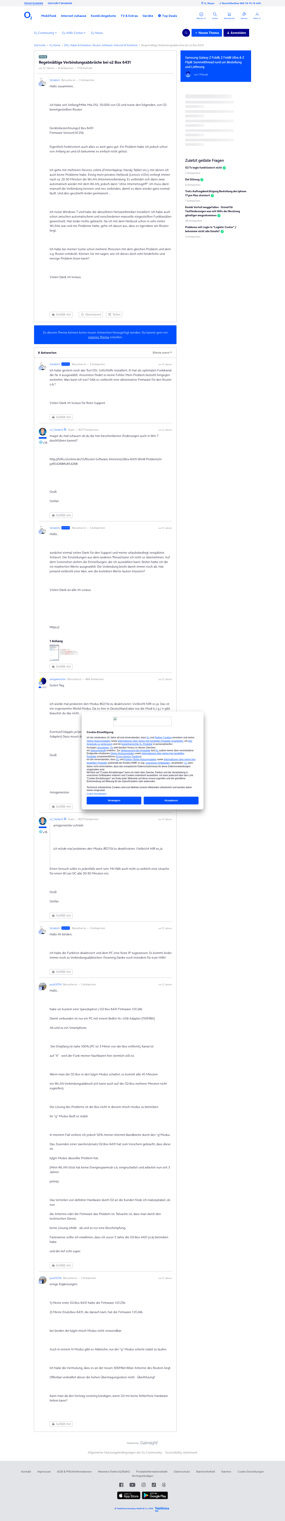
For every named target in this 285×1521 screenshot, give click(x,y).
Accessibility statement (181, 1452)
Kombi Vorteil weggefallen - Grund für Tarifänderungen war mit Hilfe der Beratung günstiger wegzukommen (212, 211)
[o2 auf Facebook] (121, 1485)
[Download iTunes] (128, 1498)
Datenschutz (182, 1471)
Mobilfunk (48, 16)
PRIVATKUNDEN (33, 3)
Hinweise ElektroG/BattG (114, 1471)
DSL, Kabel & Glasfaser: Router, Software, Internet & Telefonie (101, 45)
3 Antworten (192, 237)
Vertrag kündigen (142, 1476)
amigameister (58, 679)
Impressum (44, 1471)
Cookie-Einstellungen (251, 1471)
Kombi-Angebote (103, 16)
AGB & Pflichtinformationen (74, 1471)
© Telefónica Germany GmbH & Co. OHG (134, 1508)
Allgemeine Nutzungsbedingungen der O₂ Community (125, 1452)
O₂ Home (54, 45)
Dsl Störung (192, 179)
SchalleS (55, 80)
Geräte (147, 16)
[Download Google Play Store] (155, 1498)
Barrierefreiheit (205, 1471)
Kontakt (26, 1471)
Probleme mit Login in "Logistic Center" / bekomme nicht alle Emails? (210, 229)
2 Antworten (192, 173)
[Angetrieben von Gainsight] (142, 1444)
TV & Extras (129, 16)
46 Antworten (193, 221)
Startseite (40, 45)
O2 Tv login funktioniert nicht (203, 167)
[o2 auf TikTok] (154, 1485)
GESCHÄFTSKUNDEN (60, 3)
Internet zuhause (73, 16)
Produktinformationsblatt (152, 1471)
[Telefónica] (161, 1508)
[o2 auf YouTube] (132, 1485)
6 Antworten (192, 185)
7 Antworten (192, 201)
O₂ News (97, 33)
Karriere (226, 1471)
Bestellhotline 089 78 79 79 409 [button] (241, 3)
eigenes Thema (98, 337)
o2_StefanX (56, 430)
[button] (48, 16)
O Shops (209, 3)
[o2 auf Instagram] (144, 1485)
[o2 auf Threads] (164, 1485)
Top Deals (169, 16)
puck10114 (56, 984)
